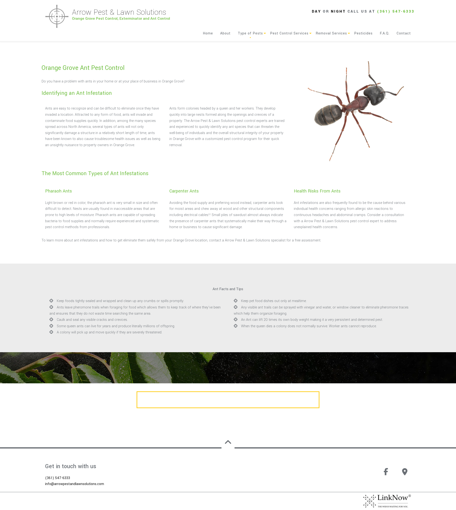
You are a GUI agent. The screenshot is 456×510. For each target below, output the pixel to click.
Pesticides (363, 33)
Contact (404, 33)
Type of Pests (250, 33)
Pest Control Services (289, 33)
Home (208, 33)
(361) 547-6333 (395, 11)
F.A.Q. (385, 33)
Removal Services (331, 33)
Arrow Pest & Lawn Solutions (119, 12)
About (225, 33)
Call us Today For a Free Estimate (228, 400)
